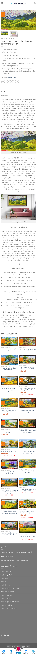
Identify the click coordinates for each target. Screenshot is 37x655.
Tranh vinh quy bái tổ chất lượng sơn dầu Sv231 (9, 368)
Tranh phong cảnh (7, 595)
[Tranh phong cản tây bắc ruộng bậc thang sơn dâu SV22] (9, 380)
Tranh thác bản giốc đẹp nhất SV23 (27, 471)
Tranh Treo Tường (6, 605)
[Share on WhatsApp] (2, 81)
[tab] (18, 92)
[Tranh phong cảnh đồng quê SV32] (27, 341)
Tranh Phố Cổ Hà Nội (7, 592)
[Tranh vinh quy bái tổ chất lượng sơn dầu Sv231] (9, 360)
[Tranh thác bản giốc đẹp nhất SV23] (27, 463)
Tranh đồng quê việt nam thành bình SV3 (27, 452)
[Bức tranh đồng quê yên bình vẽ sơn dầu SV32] (27, 359)
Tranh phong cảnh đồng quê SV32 (27, 349)
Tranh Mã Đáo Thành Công (10, 588)
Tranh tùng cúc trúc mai (8, 608)
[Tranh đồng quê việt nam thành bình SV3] (27, 444)
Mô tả (3, 92)
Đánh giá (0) (5, 95)
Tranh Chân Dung (6, 571)
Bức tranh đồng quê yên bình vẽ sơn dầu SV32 (27, 367)
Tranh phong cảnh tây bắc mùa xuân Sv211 (9, 472)
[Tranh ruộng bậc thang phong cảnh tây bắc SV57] (9, 504)
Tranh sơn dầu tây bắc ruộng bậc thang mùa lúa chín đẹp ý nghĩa (9, 491)
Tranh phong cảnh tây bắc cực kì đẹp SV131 (9, 533)
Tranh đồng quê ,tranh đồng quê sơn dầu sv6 (28, 431)
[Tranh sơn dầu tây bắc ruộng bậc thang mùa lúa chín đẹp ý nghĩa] (9, 482)
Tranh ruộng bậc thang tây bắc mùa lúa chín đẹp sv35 (9, 410)
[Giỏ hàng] (35, 3)
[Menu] (2, 3)
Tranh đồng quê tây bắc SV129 (27, 411)
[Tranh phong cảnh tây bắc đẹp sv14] (27, 527)
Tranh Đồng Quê (14, 38)
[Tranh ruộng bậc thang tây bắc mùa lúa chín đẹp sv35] (9, 402)
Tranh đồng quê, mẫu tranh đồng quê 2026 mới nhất (27, 389)
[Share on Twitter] (8, 81)
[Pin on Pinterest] (14, 81)
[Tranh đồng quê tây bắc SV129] (27, 403)
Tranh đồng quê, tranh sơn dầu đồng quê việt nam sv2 (27, 511)
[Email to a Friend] (11, 81)
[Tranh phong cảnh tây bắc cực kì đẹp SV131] (9, 525)
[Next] (33, 20)
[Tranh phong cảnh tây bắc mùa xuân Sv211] (9, 464)
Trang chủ (4, 38)
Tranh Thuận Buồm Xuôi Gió (10, 602)
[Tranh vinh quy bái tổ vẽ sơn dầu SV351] (9, 423)
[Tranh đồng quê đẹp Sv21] (9, 444)
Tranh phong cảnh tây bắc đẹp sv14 (27, 537)
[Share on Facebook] (5, 81)
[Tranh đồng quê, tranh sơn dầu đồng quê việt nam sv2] (27, 503)
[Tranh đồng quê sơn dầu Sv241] (9, 341)
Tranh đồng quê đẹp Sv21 (8, 451)
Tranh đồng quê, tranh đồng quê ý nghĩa (28, 489)
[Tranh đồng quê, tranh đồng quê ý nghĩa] (27, 482)
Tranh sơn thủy (5, 598)
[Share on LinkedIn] (17, 81)
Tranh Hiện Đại (5, 578)
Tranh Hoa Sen (5, 585)
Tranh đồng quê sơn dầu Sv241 (9, 349)
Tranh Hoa (4, 581)
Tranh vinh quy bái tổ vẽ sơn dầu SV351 (9, 431)
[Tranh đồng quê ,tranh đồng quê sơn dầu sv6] (27, 423)
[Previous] (3, 20)
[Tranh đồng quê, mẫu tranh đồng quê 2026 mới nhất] (27, 380)
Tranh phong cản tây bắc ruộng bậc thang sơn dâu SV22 (9, 390)
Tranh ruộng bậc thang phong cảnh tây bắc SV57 (9, 512)
